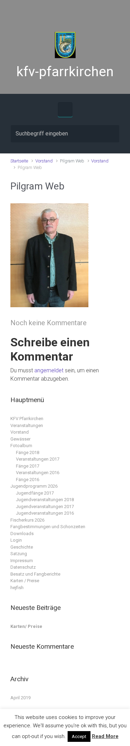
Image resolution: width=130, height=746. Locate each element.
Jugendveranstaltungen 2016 (45, 513)
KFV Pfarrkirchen (26, 418)
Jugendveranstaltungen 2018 (45, 499)
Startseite (19, 160)
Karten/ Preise (26, 626)
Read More (105, 736)
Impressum (21, 560)
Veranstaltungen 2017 (37, 459)
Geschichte (21, 547)
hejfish (17, 587)
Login (16, 540)
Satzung (18, 553)
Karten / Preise (24, 580)
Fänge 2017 (27, 466)
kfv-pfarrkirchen (65, 72)
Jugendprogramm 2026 (34, 486)
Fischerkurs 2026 (27, 520)
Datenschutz (23, 567)
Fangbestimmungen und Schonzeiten (47, 526)
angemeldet (48, 370)
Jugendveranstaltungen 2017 (45, 506)
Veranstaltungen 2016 (37, 472)
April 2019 (20, 697)
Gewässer (20, 439)
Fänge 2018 (27, 452)
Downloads (22, 533)
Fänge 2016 (27, 479)
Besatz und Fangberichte (35, 574)
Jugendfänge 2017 (35, 493)
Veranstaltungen (26, 425)
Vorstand (44, 160)
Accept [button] (79, 736)
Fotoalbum (21, 445)
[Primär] (65, 109)
